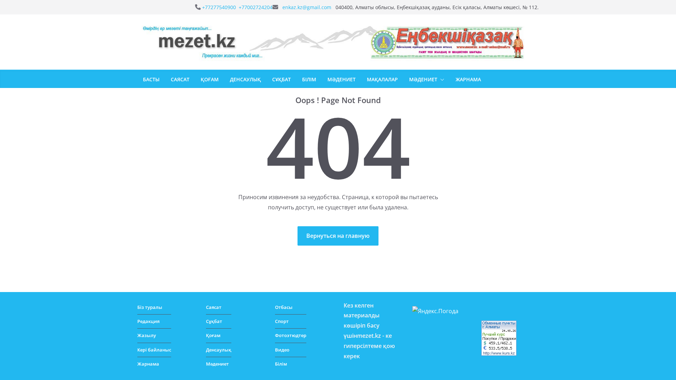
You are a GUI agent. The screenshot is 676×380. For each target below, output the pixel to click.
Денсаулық (245, 79)
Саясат (180, 79)
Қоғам (210, 79)
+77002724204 (256, 7)
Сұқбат (281, 79)
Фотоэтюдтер (290, 335)
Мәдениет (341, 79)
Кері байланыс (154, 350)
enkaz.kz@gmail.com (307, 7)
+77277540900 (219, 7)
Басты (151, 79)
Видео (282, 350)
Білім (309, 79)
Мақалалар (382, 79)
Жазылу (146, 335)
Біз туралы (149, 307)
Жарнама (468, 79)
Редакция (148, 321)
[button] (440, 79)
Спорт (282, 321)
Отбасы (284, 307)
